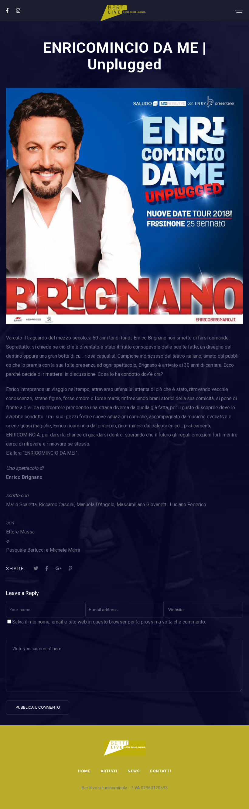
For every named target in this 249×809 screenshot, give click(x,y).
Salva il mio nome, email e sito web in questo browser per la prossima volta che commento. (109, 622)
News (134, 771)
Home (84, 771)
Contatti (160, 771)
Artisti (109, 771)
